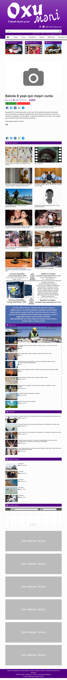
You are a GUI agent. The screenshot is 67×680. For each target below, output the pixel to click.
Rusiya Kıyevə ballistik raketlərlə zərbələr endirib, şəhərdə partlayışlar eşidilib (38, 369)
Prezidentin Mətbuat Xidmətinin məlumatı (29, 393)
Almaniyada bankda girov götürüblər (44, 268)
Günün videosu (39, 163)
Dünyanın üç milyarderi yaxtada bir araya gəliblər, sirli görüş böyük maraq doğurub (37, 330)
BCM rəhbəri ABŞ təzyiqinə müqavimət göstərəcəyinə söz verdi (34, 353)
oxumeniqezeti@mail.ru (44, 674)
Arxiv (48, 33)
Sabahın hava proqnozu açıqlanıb (26, 401)
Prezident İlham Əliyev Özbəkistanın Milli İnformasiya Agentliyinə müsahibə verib (39, 416)
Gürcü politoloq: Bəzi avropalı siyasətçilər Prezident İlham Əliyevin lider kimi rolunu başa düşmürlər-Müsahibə (39, 449)
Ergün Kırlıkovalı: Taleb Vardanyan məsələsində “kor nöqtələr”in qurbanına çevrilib (39, 432)
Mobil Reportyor (55, 27)
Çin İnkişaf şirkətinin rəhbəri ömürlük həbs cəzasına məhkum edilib (48, 185)
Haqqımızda (54, 33)
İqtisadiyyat (32, 37)
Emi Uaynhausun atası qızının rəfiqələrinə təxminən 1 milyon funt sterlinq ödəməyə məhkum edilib (18, 227)
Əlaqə (60, 33)
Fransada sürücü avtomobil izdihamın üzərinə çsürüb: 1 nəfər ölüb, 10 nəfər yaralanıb (37, 346)
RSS (34, 674)
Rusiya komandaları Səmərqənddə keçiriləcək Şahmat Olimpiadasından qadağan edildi (36, 338)
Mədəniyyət (51, 37)
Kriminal (9, 100)
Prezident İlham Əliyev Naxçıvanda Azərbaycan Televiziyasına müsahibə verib (38, 424)
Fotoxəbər (21, 463)
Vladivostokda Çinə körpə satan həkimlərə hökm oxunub (17, 164)
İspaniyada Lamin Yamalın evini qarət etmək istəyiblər (46, 248)
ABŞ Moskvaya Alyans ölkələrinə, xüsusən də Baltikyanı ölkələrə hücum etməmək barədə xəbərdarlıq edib (36, 362)
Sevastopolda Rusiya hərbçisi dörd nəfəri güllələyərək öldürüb (16, 206)
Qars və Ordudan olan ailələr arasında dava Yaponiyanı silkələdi (16, 248)
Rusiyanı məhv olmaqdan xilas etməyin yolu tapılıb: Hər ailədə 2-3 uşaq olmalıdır (36, 386)
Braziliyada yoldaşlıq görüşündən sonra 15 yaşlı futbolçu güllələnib (47, 206)
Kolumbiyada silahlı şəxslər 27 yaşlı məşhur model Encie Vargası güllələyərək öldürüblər (48, 227)
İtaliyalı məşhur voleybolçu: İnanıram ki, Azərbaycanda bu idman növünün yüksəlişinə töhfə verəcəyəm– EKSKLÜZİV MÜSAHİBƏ (37, 441)
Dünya (23, 37)
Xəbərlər (41, 37)
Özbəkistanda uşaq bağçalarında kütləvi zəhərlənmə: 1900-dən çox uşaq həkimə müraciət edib (18, 269)
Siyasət (15, 37)
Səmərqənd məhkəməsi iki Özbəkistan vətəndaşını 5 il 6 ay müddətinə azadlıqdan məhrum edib (18, 185)
